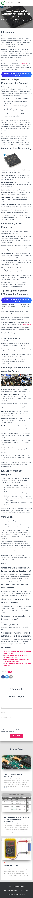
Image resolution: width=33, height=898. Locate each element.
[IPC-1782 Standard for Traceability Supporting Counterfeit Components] (16, 802)
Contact (27, 890)
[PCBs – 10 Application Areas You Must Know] (16, 762)
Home (10, 886)
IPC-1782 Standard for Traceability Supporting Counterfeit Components (16, 819)
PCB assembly (25, 63)
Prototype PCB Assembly (10, 890)
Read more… (7, 788)
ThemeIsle (22, 894)
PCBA (10, 671)
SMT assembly (26, 324)
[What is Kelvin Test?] (16, 849)
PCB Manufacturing (19, 886)
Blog (21, 890)
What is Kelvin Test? (11, 865)
